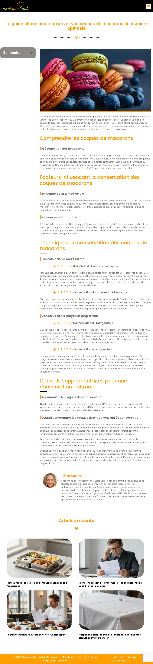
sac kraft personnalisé (124, 658)
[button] (148, 6)
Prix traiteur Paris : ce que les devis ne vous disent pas (36, 634)
